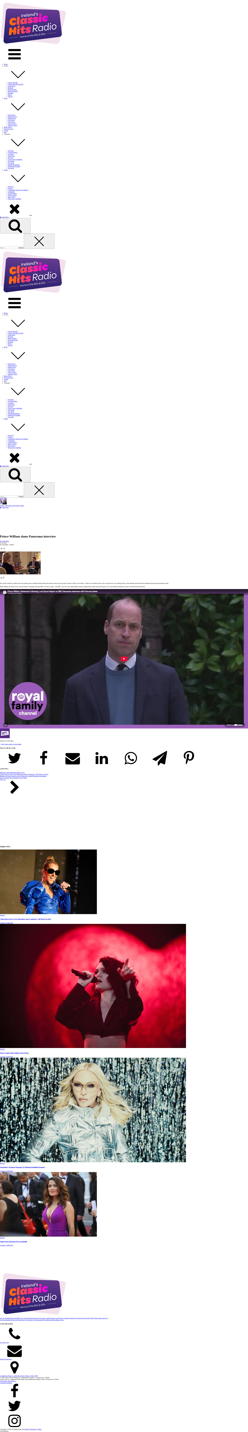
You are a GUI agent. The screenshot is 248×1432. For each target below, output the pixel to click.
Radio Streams (12, 89)
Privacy (14, 1381)
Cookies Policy (12, 193)
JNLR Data (11, 156)
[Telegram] (159, 765)
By (4, 541)
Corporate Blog (12, 152)
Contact (10, 188)
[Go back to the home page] (33, 46)
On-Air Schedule (5, 1318)
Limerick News (12, 125)
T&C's (2, 1381)
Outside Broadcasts (14, 165)
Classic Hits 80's (13, 82)
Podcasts (10, 88)
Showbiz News (8, 129)
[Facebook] (43, 765)
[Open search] (15, 225)
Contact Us (104, 1318)
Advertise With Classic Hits (92, 1318)
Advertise (11, 151)
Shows (10, 95)
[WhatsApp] (130, 765)
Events (6, 130)
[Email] (72, 765)
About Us (11, 186)
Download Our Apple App (40, 1318)
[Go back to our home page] (33, 295)
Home (6, 64)
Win (5, 132)
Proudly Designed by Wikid (32, 1429)
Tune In (10, 96)
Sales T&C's (11, 197)
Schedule (10, 93)
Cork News (11, 120)
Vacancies (11, 168)
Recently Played (13, 91)
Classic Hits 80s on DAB (15, 84)
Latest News (11, 115)
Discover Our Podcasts (25, 1318)
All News (3, 1320)
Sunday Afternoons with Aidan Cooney (12, 505)
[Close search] (39, 241)
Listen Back (11, 86)
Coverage (11, 154)
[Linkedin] (101, 765)
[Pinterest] (188, 765)
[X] (14, 765)
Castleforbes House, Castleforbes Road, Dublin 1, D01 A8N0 (19, 1376)
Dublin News (12, 118)
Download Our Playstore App (57, 1318)
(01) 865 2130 (4, 1342)
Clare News (11, 122)
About (6, 170)
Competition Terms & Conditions (18, 190)
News (5, 98)
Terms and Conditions (14, 199)
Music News (8, 127)
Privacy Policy (12, 195)
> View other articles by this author (10, 744)
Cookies (2, 1383)
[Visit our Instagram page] (124, 1421)
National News (12, 117)
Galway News (12, 124)
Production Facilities (14, 166)
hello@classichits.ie (6, 1359)
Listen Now (4, 217)
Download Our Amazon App (75, 1318)
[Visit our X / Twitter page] (124, 1406)
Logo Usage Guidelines (15, 159)
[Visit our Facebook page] (124, 1391)
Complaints (11, 192)
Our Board (11, 161)
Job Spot (10, 158)
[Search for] (9, 248)
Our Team (11, 163)
